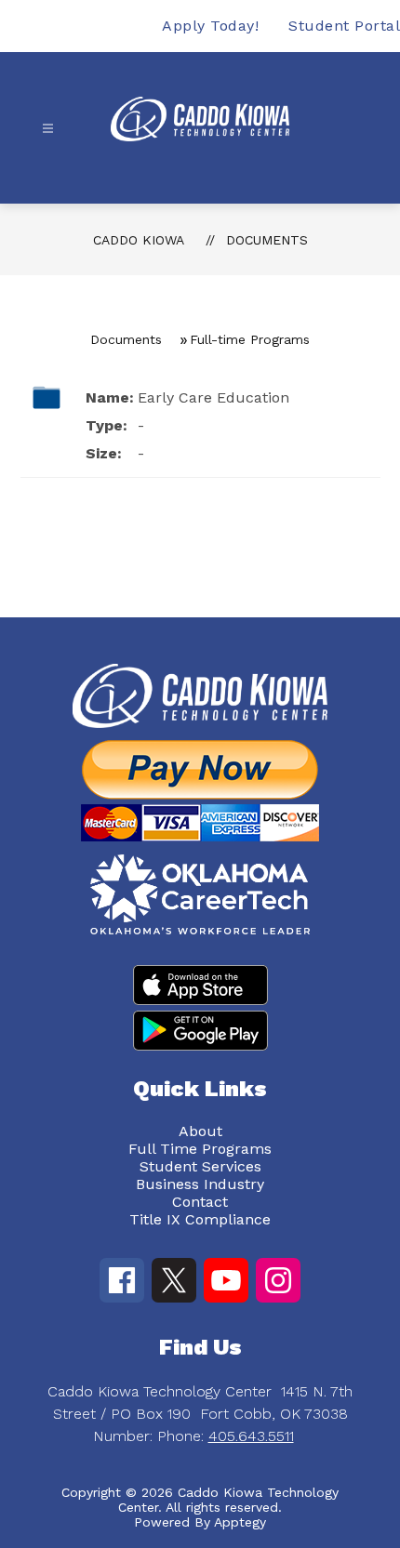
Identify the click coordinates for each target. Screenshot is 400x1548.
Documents (267, 239)
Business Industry (200, 1184)
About (200, 1131)
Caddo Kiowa (138, 239)
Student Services (200, 1166)
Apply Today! (210, 25)
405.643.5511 (251, 1436)
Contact (200, 1202)
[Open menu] (48, 128)
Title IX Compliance (200, 1219)
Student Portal (344, 25)
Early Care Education (213, 397)
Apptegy (240, 1522)
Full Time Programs (200, 1149)
